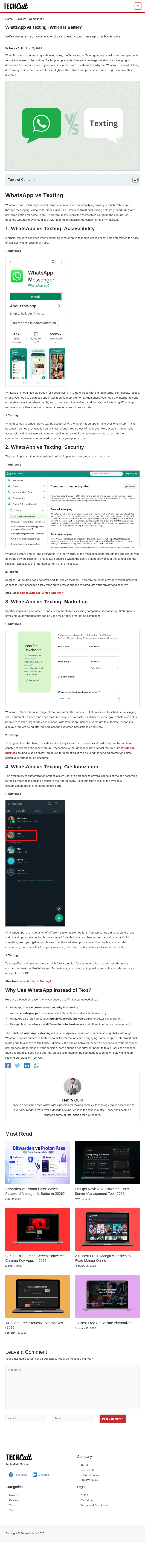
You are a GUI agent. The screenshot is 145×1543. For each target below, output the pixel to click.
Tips (12, 1505)
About (84, 1465)
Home (9, 18)
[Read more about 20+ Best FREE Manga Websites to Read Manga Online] (107, 1229)
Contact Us (87, 1470)
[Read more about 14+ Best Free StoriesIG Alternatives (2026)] (37, 1296)
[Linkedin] (27, 1065)
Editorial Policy (89, 1475)
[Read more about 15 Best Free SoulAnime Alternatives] (107, 1296)
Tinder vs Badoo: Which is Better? (41, 592)
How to (13, 1495)
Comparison (36, 18)
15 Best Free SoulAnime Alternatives (103, 1323)
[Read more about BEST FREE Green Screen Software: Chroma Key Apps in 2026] (37, 1229)
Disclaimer (87, 1500)
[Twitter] (17, 1065)
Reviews (21, 18)
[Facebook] (8, 1065)
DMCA (84, 1495)
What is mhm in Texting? (35, 981)
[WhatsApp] (36, 1065)
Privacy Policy (89, 1480)
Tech (12, 1510)
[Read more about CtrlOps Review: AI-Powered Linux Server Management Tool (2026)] (107, 1162)
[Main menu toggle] (138, 6)
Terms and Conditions (94, 1505)
